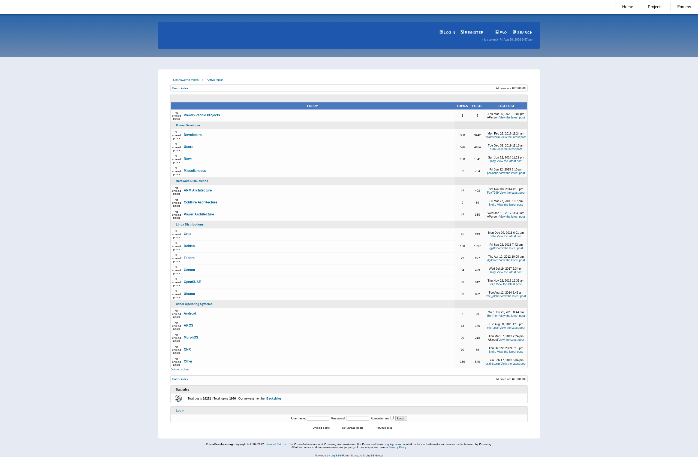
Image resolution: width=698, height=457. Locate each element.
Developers (193, 135)
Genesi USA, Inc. (276, 444)
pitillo (493, 236)
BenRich (492, 315)
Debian (189, 246)
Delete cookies (180, 369)
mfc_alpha (493, 296)
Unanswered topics (186, 79)
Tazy (492, 161)
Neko (492, 204)
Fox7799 (493, 192)
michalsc (493, 327)
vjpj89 (493, 248)
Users (188, 147)
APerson (492, 117)
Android (190, 313)
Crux (187, 234)
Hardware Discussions (192, 180)
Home (627, 6)
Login (449, 33)
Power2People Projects (202, 115)
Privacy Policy (398, 447)
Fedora (189, 258)
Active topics (215, 79)
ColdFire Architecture (200, 202)
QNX (187, 349)
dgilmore (492, 260)
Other (188, 361)
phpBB (335, 455)
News (188, 159)
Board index (180, 88)
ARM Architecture (198, 190)
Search (524, 33)
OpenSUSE (192, 282)
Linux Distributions (190, 224)
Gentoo (189, 270)
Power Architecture (199, 214)
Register (474, 33)
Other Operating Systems (194, 304)
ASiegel (493, 339)
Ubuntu (189, 294)
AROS (188, 325)
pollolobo (492, 173)
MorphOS (191, 337)
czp (492, 284)
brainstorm (493, 137)
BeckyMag (273, 398)
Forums (684, 6)
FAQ (503, 33)
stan (493, 149)
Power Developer (188, 125)
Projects (655, 6)
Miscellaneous (195, 171)
